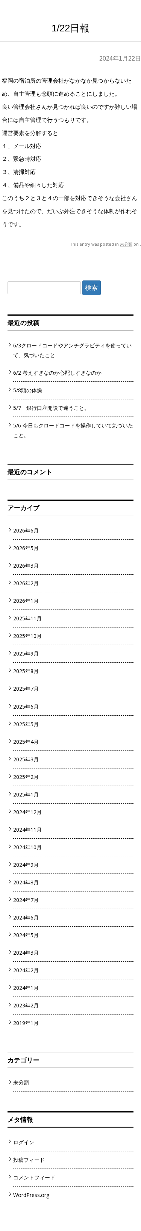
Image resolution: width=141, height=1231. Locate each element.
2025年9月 (26, 653)
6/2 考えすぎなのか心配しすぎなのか (57, 372)
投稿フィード (29, 1159)
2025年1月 (26, 794)
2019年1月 (26, 1022)
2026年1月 (26, 600)
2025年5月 (26, 724)
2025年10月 (27, 635)
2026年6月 (26, 530)
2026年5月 (26, 548)
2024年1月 (26, 987)
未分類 (126, 244)
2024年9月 (26, 864)
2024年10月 (27, 847)
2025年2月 (26, 776)
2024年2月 (26, 970)
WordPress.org (31, 1194)
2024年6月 (26, 917)
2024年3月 (26, 952)
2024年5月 (26, 935)
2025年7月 (26, 688)
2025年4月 (26, 741)
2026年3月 (26, 565)
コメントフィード (34, 1177)
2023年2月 (26, 1005)
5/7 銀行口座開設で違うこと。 (51, 407)
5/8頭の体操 (27, 390)
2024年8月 (26, 882)
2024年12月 (27, 812)
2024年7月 (26, 899)
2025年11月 (27, 618)
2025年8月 (26, 671)
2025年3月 (26, 759)
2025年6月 (26, 706)
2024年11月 (27, 829)
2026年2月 (26, 583)
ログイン (23, 1142)
